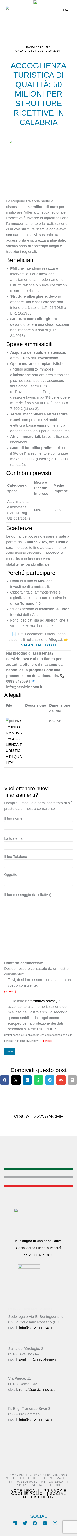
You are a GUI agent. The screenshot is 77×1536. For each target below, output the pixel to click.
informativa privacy (42, 1001)
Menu (67, 10)
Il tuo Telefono (15, 856)
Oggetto (10, 875)
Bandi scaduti (37, 47)
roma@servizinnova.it (37, 1390)
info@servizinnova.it (35, 1328)
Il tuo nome (13, 818)
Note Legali (24, 1490)
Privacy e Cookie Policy (39, 1492)
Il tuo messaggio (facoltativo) (27, 895)
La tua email (14, 838)
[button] (4, 1080)
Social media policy (44, 1495)
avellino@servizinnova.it (39, 1360)
